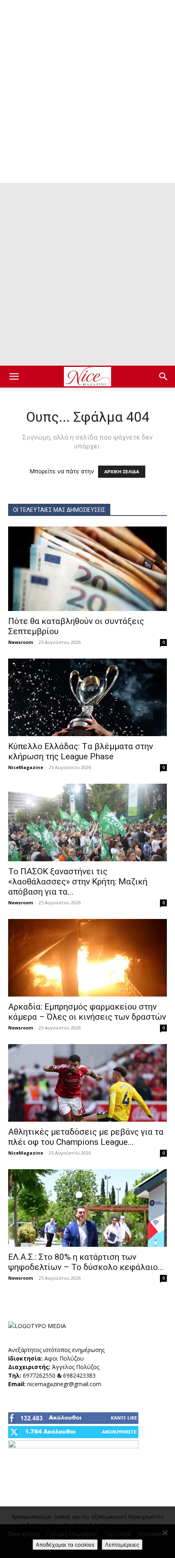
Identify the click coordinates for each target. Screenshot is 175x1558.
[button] (14, 377)
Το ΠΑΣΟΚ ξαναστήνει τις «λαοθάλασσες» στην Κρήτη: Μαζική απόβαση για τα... (77, 882)
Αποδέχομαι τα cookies (65, 1544)
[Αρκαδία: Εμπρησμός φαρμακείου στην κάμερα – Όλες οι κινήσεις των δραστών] (87, 958)
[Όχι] (165, 1532)
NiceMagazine (25, 767)
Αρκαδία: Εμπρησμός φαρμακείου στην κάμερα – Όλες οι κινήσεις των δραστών (87, 1012)
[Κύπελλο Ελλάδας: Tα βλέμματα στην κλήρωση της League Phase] (87, 697)
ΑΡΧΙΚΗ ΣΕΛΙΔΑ (121, 472)
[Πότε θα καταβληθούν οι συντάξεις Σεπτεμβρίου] (87, 569)
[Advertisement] (87, 91)
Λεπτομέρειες (122, 1544)
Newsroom (20, 642)
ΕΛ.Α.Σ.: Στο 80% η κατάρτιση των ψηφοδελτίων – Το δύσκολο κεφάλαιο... (86, 1262)
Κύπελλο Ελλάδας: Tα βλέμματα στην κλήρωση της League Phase (80, 751)
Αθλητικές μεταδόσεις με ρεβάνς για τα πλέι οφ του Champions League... (86, 1137)
